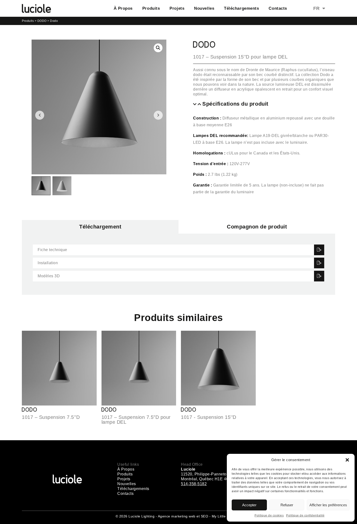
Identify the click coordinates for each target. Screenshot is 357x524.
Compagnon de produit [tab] (257, 227)
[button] (347, 459)
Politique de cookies (269, 515)
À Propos (123, 8)
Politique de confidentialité (305, 515)
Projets (177, 8)
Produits (151, 8)
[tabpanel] (178, 264)
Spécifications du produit (235, 104)
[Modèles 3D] (319, 276)
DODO (42, 21)
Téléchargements (241, 8)
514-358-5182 (194, 484)
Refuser (286, 505)
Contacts (278, 8)
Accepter (249, 505)
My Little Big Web (226, 516)
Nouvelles (204, 8)
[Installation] (319, 263)
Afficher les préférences (328, 505)
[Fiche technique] (319, 250)
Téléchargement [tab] (100, 227)
